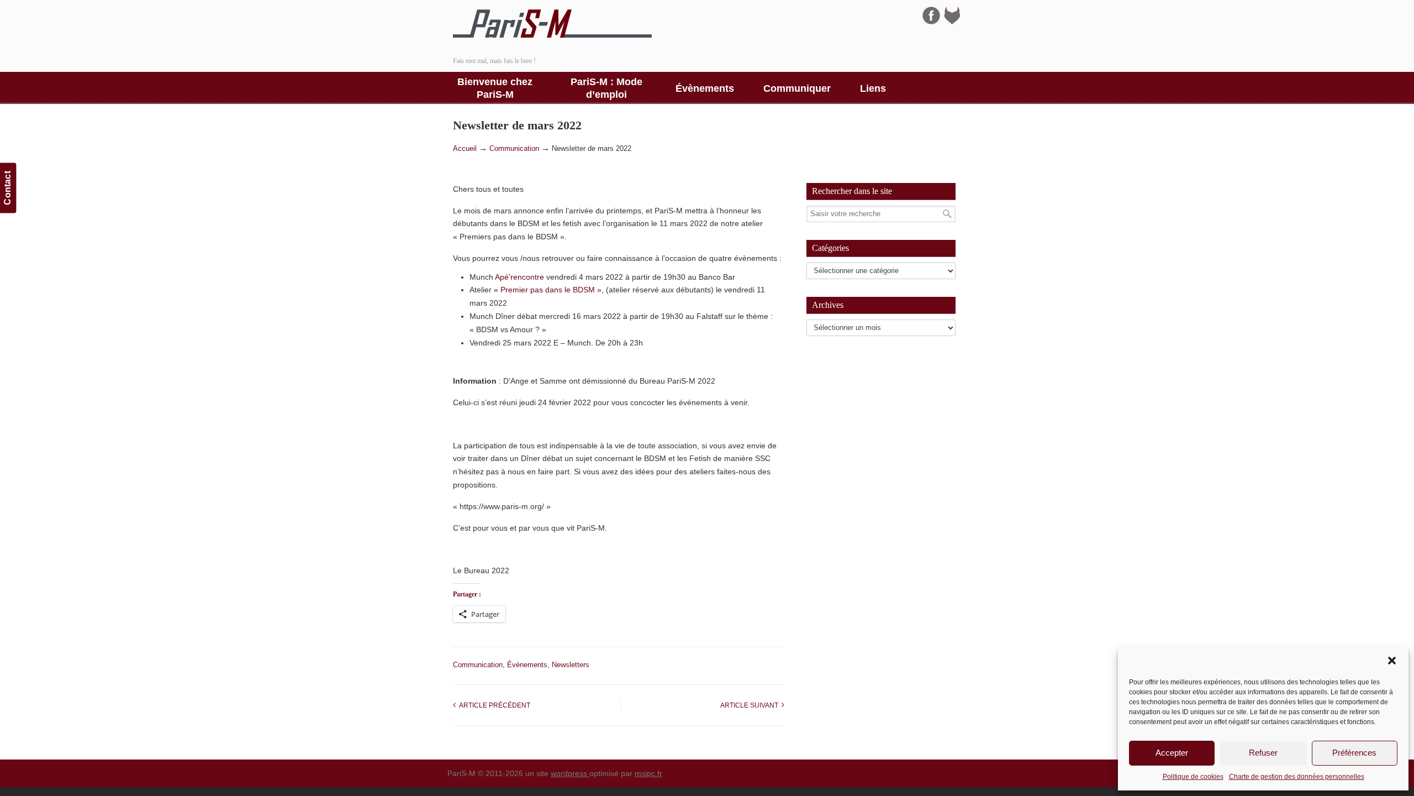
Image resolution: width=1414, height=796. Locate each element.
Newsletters (570, 665)
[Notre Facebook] (931, 21)
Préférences (1354, 752)
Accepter (1172, 752)
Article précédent (493, 705)
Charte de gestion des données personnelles (1296, 777)
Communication (514, 149)
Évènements (527, 665)
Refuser (1263, 752)
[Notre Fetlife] (952, 21)
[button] (1391, 660)
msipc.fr (648, 773)
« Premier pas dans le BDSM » (548, 289)
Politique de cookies (1193, 777)
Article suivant (751, 705)
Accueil (465, 149)
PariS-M (552, 24)
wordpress (570, 773)
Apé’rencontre (519, 277)
